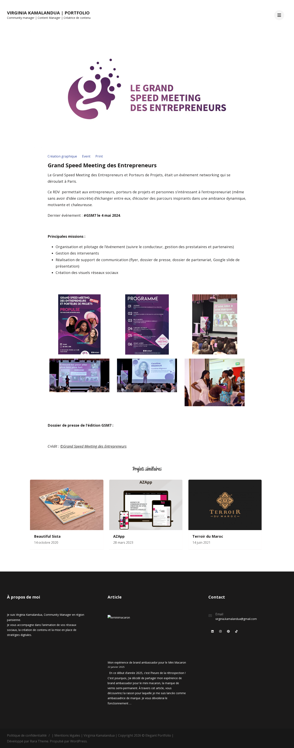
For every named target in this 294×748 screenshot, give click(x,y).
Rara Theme (39, 741)
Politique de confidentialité (27, 735)
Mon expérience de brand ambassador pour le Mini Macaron (147, 662)
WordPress (78, 741)
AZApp (119, 536)
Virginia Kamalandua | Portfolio (48, 13)
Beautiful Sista (47, 536)
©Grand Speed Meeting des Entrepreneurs (93, 446)
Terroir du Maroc (207, 536)
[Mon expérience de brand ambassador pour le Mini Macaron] (130, 637)
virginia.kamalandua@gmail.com (236, 619)
